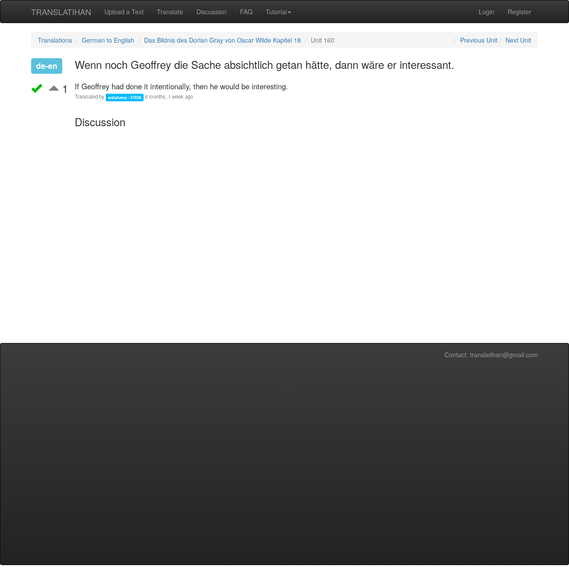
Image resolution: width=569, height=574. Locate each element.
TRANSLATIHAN (61, 11)
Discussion (211, 11)
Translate (170, 11)
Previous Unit (478, 40)
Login (486, 11)
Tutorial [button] (276, 11)
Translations (55, 40)
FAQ (246, 11)
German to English (108, 40)
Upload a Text (124, 11)
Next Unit (518, 40)
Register (519, 11)
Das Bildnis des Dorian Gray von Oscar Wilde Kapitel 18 (222, 40)
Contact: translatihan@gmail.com (491, 354)
